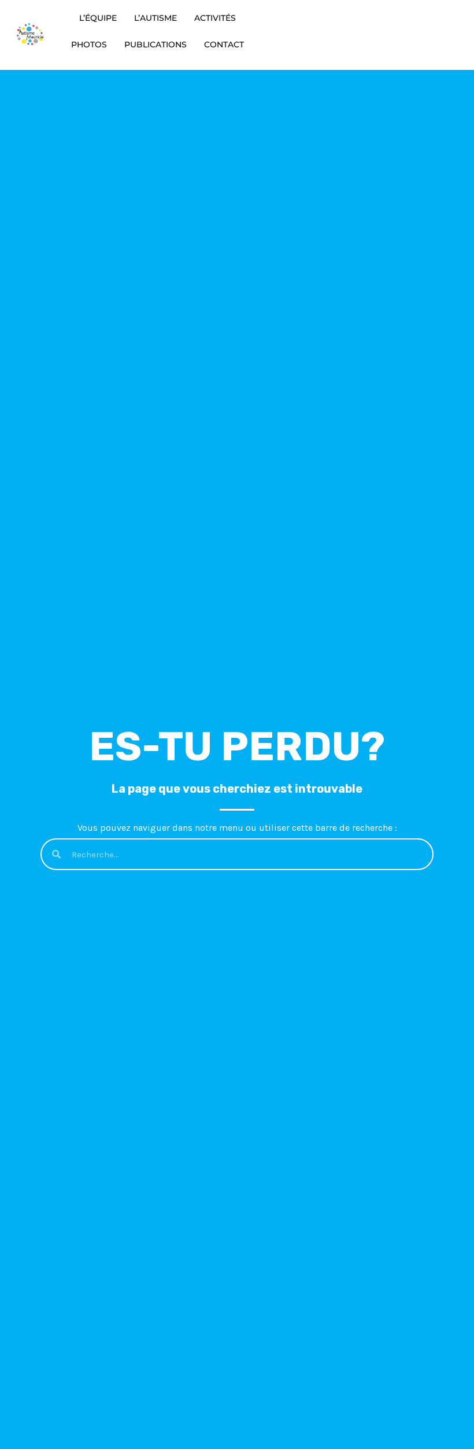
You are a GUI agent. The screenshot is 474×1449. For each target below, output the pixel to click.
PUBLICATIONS (155, 44)
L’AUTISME (155, 18)
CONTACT (224, 44)
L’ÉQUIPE (98, 18)
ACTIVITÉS (215, 18)
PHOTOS (89, 44)
